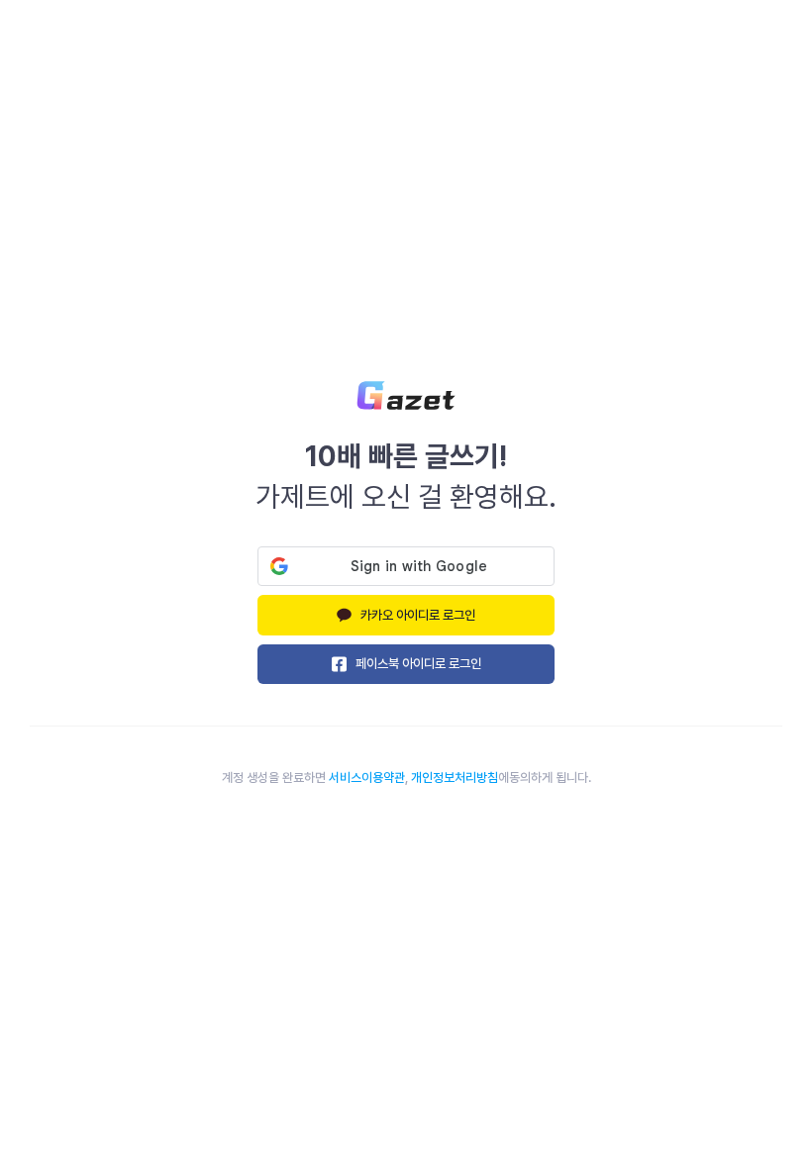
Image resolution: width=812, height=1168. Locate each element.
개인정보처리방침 (454, 777)
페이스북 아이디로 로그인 (418, 663)
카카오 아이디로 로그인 (417, 615)
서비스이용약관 (367, 777)
